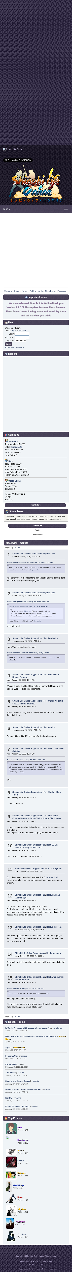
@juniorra (27, 611)
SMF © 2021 (35, 1261)
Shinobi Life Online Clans (24, 554)
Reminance (22, 1140)
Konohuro (21, 1234)
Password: (10, 337)
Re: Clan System (54, 868)
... (17, 547)
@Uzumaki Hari (51, 877)
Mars (19, 1127)
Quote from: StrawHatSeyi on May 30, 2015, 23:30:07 (28, 653)
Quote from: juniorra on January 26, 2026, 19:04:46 (28, 601)
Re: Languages (53, 953)
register (22, 331)
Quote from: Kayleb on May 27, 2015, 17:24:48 (26, 760)
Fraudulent (20, 1222)
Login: (12, 334)
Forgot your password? (14, 347)
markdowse (57, 1028)
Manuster (21, 1173)
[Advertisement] (36, 36)
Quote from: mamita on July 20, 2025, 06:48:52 (29, 606)
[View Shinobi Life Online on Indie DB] (13, 149)
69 (19, 547)
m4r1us (20, 1161)
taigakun (21, 1209)
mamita (24, 1056)
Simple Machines (47, 1261)
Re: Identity (49, 727)
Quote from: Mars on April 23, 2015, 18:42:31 (25, 988)
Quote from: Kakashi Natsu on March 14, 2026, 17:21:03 (30, 563)
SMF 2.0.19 (24, 1261)
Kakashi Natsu (19, 1047)
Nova (19, 1197)
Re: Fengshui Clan (46, 554)
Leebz (21, 1064)
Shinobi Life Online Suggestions (27, 638)
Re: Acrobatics (51, 638)
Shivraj (20, 1150)
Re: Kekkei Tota (53, 927)
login (14, 331)
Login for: (10, 340)
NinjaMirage (18, 1185)
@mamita (35, 570)
